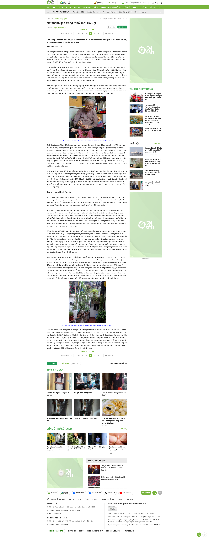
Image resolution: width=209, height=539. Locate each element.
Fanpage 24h (80, 493)
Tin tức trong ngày (61, 12)
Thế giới (144, 7)
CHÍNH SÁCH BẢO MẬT (95, 531)
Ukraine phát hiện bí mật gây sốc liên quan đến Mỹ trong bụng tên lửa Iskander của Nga (153, 151)
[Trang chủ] (50, 11)
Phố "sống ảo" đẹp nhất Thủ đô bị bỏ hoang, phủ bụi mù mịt (55, 449)
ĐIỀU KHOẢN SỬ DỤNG (114, 531)
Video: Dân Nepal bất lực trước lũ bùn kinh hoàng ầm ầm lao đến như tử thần (153, 162)
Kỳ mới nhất (109, 33)
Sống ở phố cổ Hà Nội (59, 27)
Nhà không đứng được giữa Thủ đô (59, 419)
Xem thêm (122, 429)
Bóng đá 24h (96, 493)
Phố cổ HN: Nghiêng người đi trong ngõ (58, 394)
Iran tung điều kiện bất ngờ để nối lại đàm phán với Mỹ (153, 184)
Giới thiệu (72, 531)
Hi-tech (135, 7)
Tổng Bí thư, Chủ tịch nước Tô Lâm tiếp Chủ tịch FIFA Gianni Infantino (112, 468)
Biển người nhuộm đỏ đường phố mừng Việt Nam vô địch (113, 478)
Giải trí (96, 7)
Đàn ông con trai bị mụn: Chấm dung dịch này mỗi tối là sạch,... (117, 449)
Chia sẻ (123, 27)
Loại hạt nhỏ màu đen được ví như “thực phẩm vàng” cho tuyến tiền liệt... (113, 420)
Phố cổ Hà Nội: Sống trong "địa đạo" (114, 394)
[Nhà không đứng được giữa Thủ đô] (59, 407)
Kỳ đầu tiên (65, 33)
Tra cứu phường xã (93, 12)
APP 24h (54, 493)
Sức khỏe (127, 7)
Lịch (126, 3)
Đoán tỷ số (114, 3)
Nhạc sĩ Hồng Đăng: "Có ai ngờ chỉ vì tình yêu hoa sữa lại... (76, 449)
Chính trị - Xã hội (78, 12)
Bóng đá (77, 7)
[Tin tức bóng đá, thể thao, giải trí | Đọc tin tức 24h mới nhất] (51, 2)
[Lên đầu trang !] (204, 534)
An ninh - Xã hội (83, 499)
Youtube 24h (127, 493)
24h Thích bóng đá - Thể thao (111, 7)
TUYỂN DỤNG (129, 531)
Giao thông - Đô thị (125, 12)
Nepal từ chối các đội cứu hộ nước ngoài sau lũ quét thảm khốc (153, 172)
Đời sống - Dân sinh (110, 12)
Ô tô (160, 7)
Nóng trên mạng (140, 12)
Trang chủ (50, 19)
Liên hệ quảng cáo (56, 531)
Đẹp (113, 499)
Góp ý (81, 531)
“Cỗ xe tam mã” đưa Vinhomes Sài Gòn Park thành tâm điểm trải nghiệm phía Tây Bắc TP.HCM (153, 120)
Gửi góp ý (65, 363)
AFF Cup (69, 7)
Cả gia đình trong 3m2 (83, 393)
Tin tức (60, 7)
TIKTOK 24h (111, 493)
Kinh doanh (87, 7)
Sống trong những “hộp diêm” (86, 418)
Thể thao (152, 7)
